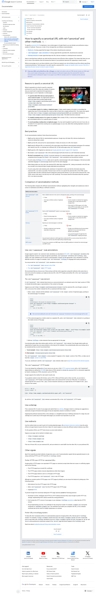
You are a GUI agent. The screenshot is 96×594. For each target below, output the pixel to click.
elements (41, 160)
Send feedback (84, 19)
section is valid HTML (38, 358)
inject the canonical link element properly (78, 361)
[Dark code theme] (86, 297)
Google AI (75, 584)
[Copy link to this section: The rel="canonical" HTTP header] (50, 365)
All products (83, 584)
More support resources (27, 576)
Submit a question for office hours (30, 571)
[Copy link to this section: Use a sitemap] (38, 405)
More (52, 1)
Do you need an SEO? (52, 569)
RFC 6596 (67, 254)
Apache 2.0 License (26, 542)
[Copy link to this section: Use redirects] (37, 421)
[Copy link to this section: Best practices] (38, 131)
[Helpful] (87, 15)
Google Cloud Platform (64, 584)
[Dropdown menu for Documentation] (36, 2)
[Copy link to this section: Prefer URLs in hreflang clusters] (48, 513)
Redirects (28, 238)
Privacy (28, 590)
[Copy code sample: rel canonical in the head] (89, 297)
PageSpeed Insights (76, 573)
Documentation (30, 1)
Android (41, 584)
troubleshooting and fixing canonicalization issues (47, 524)
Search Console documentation (54, 576)
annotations (68, 500)
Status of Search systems (53, 573)
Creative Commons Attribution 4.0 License (63, 540)
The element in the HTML (41, 265)
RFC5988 (42, 370)
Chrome (47, 584)
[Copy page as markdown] (43, 42)
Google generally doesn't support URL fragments (65, 150)
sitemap (61, 409)
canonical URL (35, 45)
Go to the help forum (27, 569)
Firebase (54, 584)
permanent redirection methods (71, 425)
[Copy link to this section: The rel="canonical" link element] (51, 279)
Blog (47, 1)
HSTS (35, 489)
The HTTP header (39, 268)
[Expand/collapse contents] (33, 19)
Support (41, 1)
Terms (23, 590)
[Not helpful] (89, 15)
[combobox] (69, 1)
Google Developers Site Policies (46, 542)
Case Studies (50, 578)
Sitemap (28, 223)
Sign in (92, 1)
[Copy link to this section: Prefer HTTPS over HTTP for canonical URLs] (56, 460)
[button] (10, 14)
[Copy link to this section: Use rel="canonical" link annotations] (59, 250)
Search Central (16, 2)
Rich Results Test (75, 571)
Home (26, 15)
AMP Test (73, 576)
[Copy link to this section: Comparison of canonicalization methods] (60, 182)
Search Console (88, 6)
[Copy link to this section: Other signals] (37, 450)
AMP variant (28, 242)
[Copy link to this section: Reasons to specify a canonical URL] (55, 84)
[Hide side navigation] (18, 591)
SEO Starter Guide (51, 571)
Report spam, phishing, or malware (30, 573)
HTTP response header (68, 368)
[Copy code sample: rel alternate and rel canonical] (89, 323)
